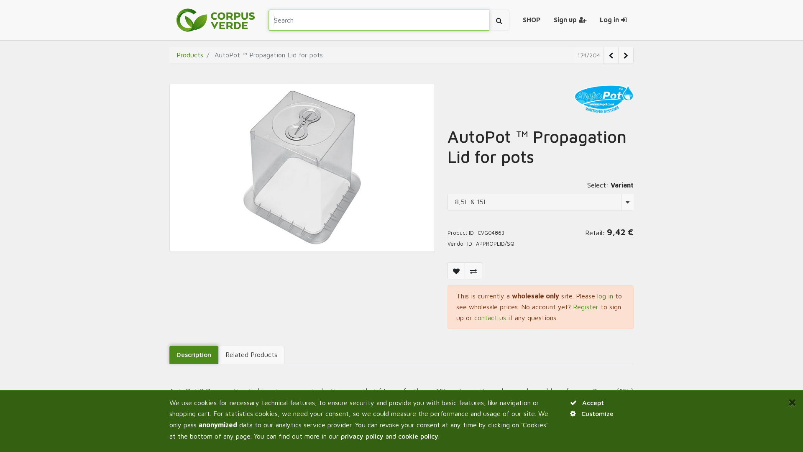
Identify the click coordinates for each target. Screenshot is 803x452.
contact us (490, 317)
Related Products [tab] (251, 354)
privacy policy (362, 436)
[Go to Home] (215, 20)
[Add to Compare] (473, 270)
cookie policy (418, 436)
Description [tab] (193, 354)
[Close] (792, 402)
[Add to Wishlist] (456, 270)
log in (605, 296)
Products (189, 55)
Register (585, 307)
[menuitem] (531, 20)
